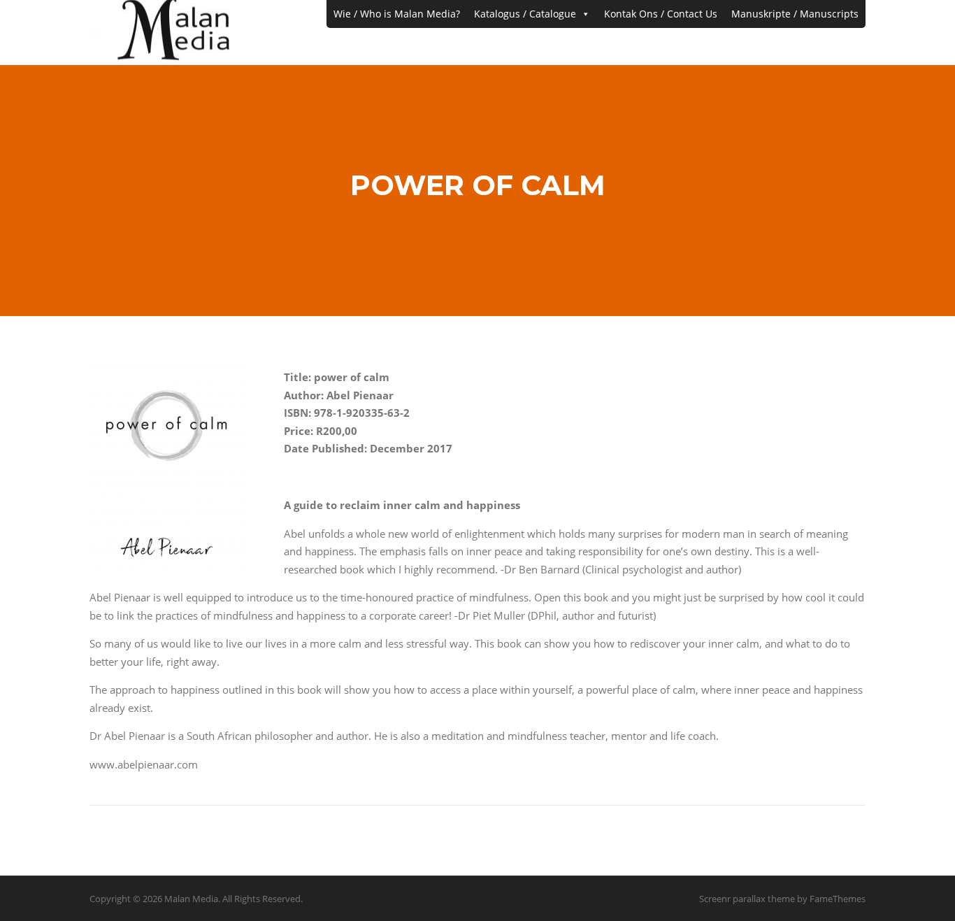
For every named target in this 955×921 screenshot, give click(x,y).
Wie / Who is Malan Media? (396, 13)
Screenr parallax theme (747, 898)
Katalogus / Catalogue (525, 13)
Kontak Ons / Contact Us (660, 13)
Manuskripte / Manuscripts (795, 13)
